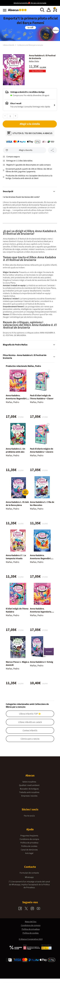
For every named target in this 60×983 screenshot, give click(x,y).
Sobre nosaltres (29, 781)
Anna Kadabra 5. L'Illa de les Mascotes (42, 504)
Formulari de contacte (29, 872)
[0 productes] (55, 11)
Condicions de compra (29, 839)
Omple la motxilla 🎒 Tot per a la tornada (30, 3)
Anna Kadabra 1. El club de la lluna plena (17, 504)
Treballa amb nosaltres (29, 792)
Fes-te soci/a (29, 815)
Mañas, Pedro (34, 61)
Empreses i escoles (29, 795)
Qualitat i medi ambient (29, 785)
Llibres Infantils (9, 45)
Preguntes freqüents (29, 835)
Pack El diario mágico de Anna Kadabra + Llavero (41, 450)
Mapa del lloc (30, 921)
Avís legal (29, 853)
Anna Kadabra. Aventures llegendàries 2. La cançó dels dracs (41, 558)
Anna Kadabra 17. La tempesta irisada (16, 557)
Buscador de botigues (29, 788)
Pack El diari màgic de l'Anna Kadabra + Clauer (41, 397)
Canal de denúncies (29, 849)
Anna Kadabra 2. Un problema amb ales (15, 450)
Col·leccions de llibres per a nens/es (30, 45)
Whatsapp (29, 877)
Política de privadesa (29, 842)
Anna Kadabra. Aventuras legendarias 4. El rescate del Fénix (41, 611)
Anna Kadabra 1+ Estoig (41, 662)
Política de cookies (29, 846)
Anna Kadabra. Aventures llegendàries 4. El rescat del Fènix (17, 398)
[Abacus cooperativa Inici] (18, 11)
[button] (49, 10)
